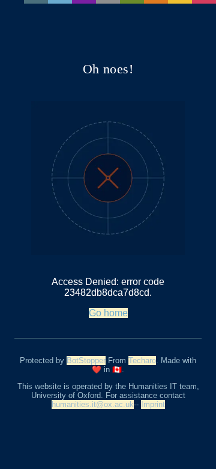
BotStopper (86, 360)
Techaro (142, 360)
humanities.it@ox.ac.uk (93, 404)
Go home (108, 313)
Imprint (153, 404)
